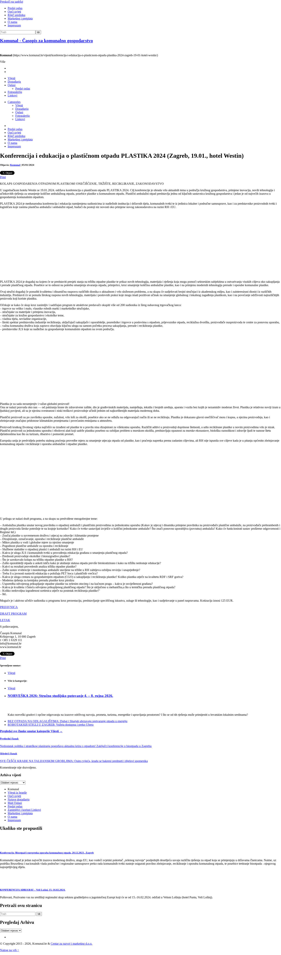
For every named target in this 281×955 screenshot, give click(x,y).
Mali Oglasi (15, 803)
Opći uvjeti (14, 11)
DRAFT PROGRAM (13, 613)
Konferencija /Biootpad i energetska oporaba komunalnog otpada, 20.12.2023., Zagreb (47, 852)
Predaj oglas (15, 8)
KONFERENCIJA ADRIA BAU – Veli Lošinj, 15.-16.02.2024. (32, 889)
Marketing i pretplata (20, 18)
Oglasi (11, 85)
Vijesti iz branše (17, 792)
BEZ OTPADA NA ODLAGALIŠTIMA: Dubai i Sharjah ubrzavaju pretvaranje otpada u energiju (67, 721)
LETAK (5, 620)
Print (3, 177)
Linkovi (12, 95)
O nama (12, 22)
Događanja (14, 81)
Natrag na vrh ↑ (9, 950)
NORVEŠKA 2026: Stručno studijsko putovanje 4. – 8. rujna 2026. (60, 696)
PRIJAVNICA (9, 607)
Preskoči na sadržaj (11, 1)
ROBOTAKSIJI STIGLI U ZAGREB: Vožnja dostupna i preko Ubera (50, 724)
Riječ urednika (16, 15)
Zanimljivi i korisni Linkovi (24, 809)
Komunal (15, 164)
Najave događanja (18, 799)
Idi (38, 32)
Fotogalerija (15, 92)
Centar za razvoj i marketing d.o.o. (71, 943)
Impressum (14, 25)
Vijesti (11, 78)
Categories (14, 102)
